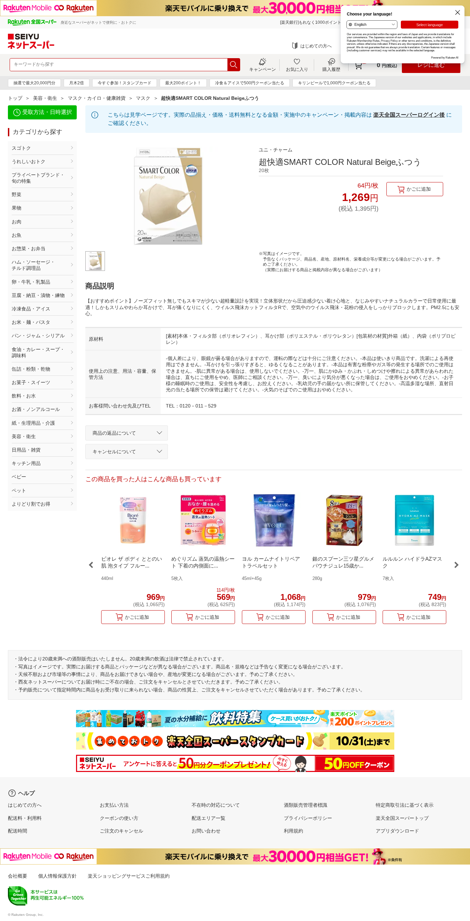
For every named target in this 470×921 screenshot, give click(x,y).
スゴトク (21, 148)
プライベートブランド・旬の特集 (38, 178)
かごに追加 (419, 189)
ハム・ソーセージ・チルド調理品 (33, 265)
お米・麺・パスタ (31, 322)
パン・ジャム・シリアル (38, 335)
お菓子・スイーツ (31, 382)
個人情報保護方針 (57, 876)
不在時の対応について (216, 805)
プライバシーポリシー (308, 818)
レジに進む (431, 65)
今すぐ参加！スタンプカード (124, 83)
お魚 (16, 235)
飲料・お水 (24, 396)
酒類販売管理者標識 (305, 805)
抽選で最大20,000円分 (34, 83)
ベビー (19, 476)
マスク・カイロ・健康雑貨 (97, 98)
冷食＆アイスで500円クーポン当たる (249, 83)
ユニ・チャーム (275, 149)
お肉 (16, 221)
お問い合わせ (206, 831)
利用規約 (293, 831)
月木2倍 (76, 83)
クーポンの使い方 (119, 818)
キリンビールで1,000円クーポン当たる (334, 83)
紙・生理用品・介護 (33, 423)
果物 (16, 208)
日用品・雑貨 (26, 450)
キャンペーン (262, 69)
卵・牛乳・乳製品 (31, 282)
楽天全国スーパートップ (402, 818)
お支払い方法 (114, 805)
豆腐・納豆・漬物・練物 (38, 295)
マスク (143, 98)
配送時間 (17, 831)
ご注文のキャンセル (121, 831)
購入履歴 (331, 69)
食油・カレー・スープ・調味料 (38, 352)
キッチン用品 (26, 463)
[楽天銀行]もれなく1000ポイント (310, 22)
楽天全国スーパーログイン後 (409, 115)
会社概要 (17, 876)
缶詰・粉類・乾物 (31, 369)
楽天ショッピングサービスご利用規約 (129, 876)
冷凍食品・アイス (31, 308)
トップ (15, 98)
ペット (19, 490)
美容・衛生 (45, 98)
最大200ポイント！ (183, 83)
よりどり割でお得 (31, 504)
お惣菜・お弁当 (28, 248)
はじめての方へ (316, 46)
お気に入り (297, 69)
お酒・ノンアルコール (36, 409)
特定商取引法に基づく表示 (405, 805)
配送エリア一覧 (208, 818)
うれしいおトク (28, 161)
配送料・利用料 (25, 818)
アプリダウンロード (397, 831)
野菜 (16, 194)
